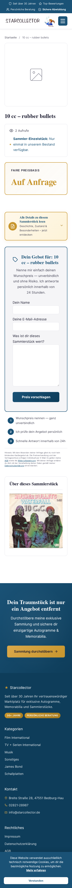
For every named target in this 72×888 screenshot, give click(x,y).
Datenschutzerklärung (14, 466)
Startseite (11, 37)
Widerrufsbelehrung (27, 461)
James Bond (13, 766)
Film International (17, 738)
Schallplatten (14, 774)
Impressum (12, 836)
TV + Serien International (23, 745)
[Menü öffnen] (62, 21)
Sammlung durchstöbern (33, 651)
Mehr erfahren (36, 870)
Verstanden (36, 880)
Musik (9, 752)
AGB (6, 461)
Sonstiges (12, 759)
